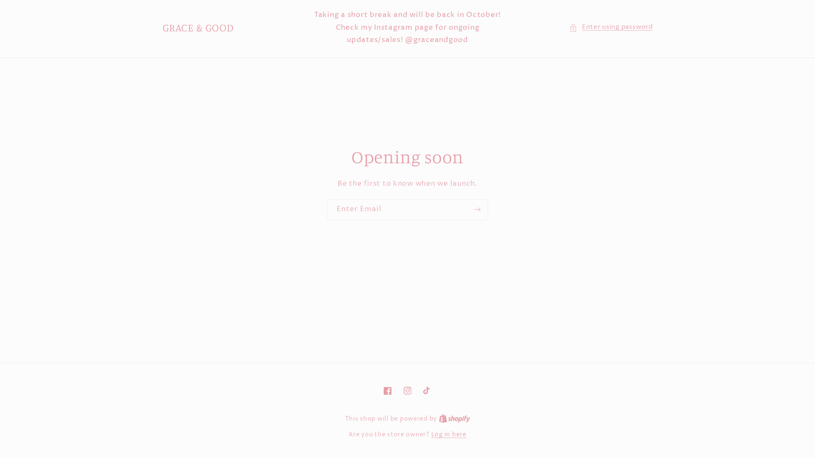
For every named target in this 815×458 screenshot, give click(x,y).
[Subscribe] (477, 209)
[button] (610, 27)
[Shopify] (454, 419)
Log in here (449, 434)
